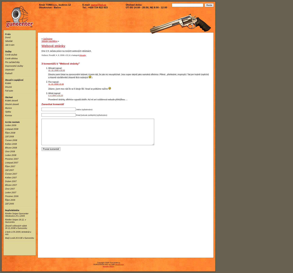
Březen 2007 (11, 185)
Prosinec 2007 (11, 159)
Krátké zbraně (11, 100)
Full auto (9, 91)
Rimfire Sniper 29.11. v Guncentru (15, 221)
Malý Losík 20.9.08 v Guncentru (19, 238)
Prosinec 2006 (11, 196)
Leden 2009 (10, 125)
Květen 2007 (11, 177)
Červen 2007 (11, 174)
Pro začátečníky (12, 62)
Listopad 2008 (11, 129)
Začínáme (47, 39)
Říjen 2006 (10, 200)
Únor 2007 (10, 189)
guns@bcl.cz (98, 4)
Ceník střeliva (11, 58)
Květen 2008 (11, 144)
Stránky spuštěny (49, 41)
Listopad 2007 (11, 163)
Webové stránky (53, 46)
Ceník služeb (11, 55)
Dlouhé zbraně (12, 104)
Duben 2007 (11, 181)
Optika (8, 112)
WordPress (119, 264)
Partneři (8, 73)
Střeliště (9, 41)
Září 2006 (9, 204)
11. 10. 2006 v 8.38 (56, 84)
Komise (8, 115)
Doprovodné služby (14, 66)
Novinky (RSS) (108, 266)
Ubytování (9, 70)
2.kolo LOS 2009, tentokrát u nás (18, 233)
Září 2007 (9, 170)
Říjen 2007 (10, 166)
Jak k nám (9, 45)
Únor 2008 (10, 151)
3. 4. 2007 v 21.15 (55, 95)
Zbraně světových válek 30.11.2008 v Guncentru (16, 227)
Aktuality (82, 55)
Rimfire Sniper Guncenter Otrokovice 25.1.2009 (16, 214)
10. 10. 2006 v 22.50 (56, 70)
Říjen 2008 (10, 133)
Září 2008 (9, 136)
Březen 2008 (11, 148)
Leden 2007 (10, 192)
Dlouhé (8, 87)
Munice (8, 108)
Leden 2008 (10, 155)
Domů (8, 37)
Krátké (8, 83)
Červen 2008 (11, 140)
